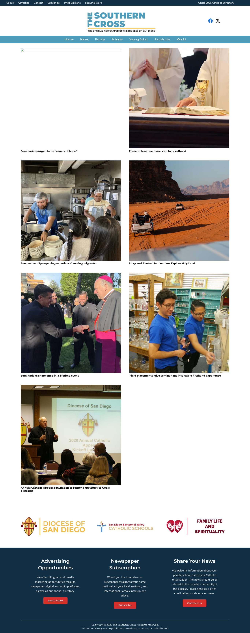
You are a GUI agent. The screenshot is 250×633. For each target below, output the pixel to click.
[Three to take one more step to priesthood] (179, 98)
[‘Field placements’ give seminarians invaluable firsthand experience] (179, 323)
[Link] (124, 22)
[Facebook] (210, 20)
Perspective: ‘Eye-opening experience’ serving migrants (58, 263)
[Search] (227, 20)
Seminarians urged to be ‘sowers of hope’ (49, 151)
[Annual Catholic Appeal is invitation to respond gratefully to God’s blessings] (71, 435)
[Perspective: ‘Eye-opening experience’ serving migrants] (71, 210)
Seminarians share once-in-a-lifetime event (50, 375)
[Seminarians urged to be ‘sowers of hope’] (71, 98)
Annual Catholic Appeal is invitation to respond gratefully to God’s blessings (65, 489)
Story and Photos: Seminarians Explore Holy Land (162, 263)
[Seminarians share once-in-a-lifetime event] (71, 323)
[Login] (243, 2)
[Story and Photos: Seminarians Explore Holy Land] (179, 210)
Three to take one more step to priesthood (157, 151)
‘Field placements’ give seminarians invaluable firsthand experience (175, 375)
